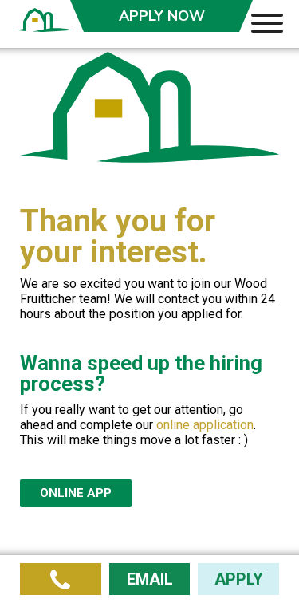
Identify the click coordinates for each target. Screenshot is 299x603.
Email (150, 579)
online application (205, 424)
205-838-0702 (60, 579)
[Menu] (267, 22)
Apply (162, 16)
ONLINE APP (76, 493)
